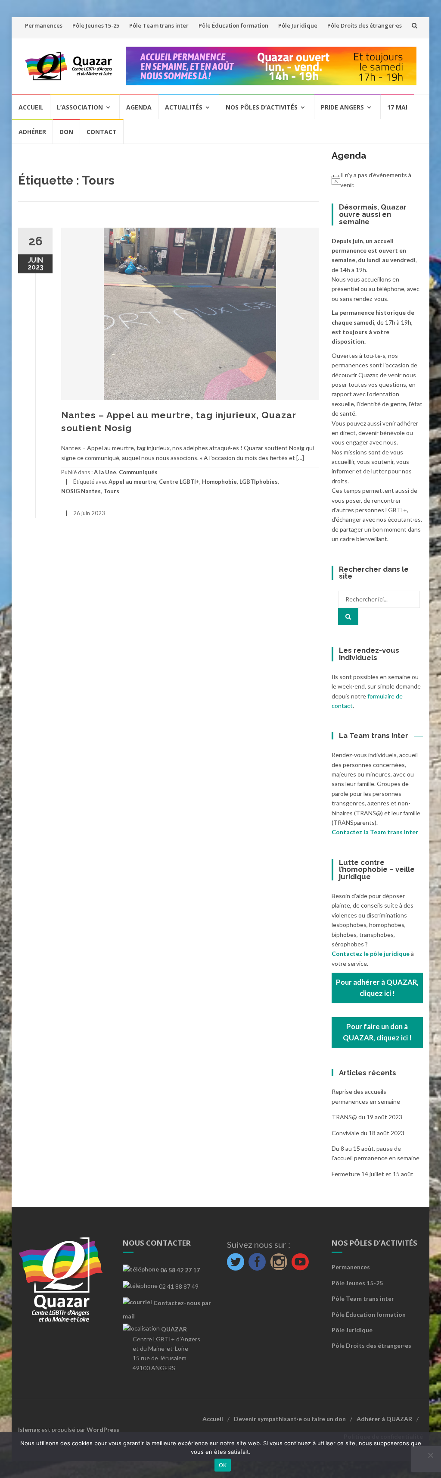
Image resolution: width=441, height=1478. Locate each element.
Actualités (183, 107)
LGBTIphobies (258, 481)
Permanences (43, 25)
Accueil (31, 107)
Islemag (29, 1429)
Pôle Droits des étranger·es (364, 25)
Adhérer (32, 132)
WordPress (103, 1429)
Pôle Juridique (297, 25)
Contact (102, 132)
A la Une (105, 472)
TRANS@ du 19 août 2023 (367, 1117)
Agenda (139, 107)
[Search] (348, 616)
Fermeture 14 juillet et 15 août (372, 1173)
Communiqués (138, 472)
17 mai (397, 107)
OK (223, 1465)
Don (66, 132)
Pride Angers (342, 107)
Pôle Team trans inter (159, 25)
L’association (80, 107)
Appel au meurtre (132, 481)
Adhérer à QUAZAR (384, 1418)
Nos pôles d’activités (262, 107)
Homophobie (219, 481)
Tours (111, 491)
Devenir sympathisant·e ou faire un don (290, 1418)
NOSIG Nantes (81, 491)
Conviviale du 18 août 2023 (368, 1133)
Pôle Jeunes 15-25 (95, 25)
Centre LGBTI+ (179, 481)
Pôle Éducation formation (233, 25)
